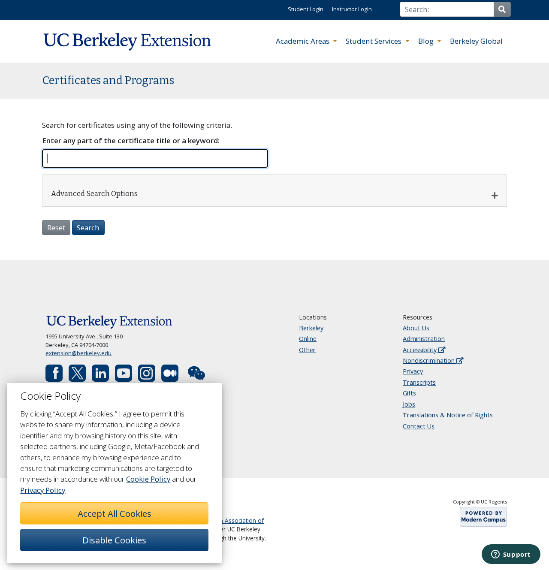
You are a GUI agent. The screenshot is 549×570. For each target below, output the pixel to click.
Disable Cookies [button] (114, 540)
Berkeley (311, 328)
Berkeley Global (476, 41)
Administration (424, 339)
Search (88, 227)
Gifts (409, 393)
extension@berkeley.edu (78, 353)
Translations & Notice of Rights (448, 415)
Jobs (409, 404)
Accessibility (420, 350)
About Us (416, 328)
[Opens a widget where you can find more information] (510, 555)
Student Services (374, 41)
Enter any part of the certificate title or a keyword (130, 140)
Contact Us (418, 426)
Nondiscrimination (429, 360)
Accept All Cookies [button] (114, 513)
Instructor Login (352, 9)
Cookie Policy (148, 479)
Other (307, 350)
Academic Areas (303, 41)
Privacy (413, 371)
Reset (56, 227)
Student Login (305, 9)
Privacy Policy (42, 490)
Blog (426, 41)
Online (308, 339)
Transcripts (419, 382)
